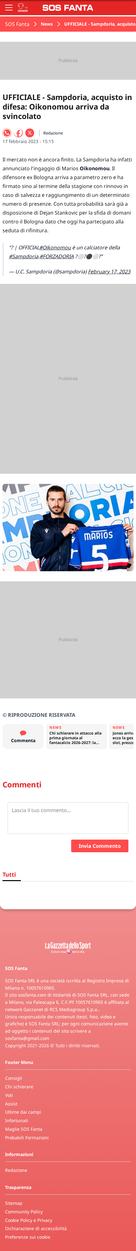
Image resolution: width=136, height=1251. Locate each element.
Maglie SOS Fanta (23, 1129)
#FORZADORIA (57, 256)
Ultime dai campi (23, 1112)
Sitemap (13, 1203)
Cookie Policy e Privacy (28, 1220)
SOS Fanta (17, 24)
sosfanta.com (32, 995)
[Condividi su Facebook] (18, 132)
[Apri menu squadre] (23, 8)
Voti (9, 1095)
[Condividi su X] (29, 132)
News (47, 24)
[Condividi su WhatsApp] (7, 132)
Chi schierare (19, 1087)
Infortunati (16, 1120)
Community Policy (24, 1212)
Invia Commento (100, 845)
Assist (11, 1104)
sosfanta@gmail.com (27, 1038)
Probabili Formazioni (27, 1138)
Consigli (13, 1078)
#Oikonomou (55, 247)
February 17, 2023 (109, 271)
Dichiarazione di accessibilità (36, 1228)
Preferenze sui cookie (27, 1237)
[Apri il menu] (9, 7)
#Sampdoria (23, 256)
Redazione (16, 1170)
